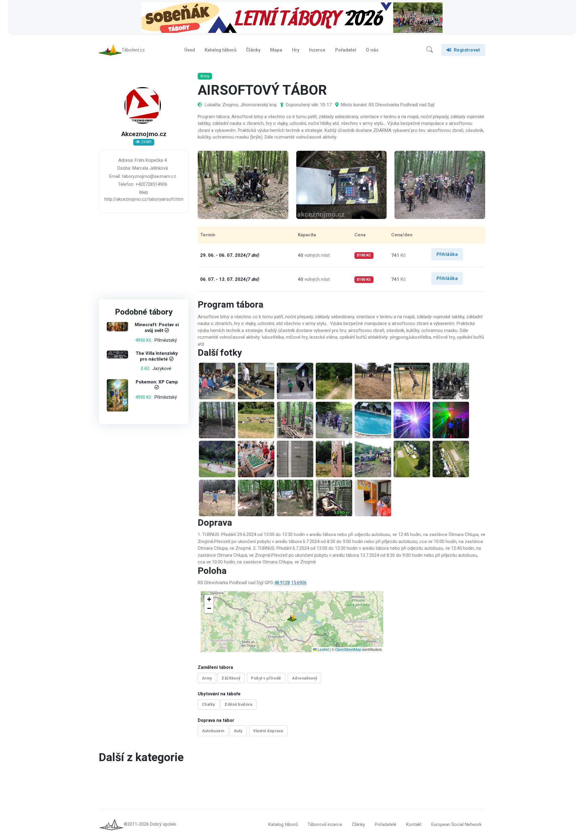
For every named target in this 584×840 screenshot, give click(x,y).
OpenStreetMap (348, 649)
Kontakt (414, 824)
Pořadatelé (385, 824)
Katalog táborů (220, 50)
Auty (238, 731)
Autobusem (213, 731)
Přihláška (447, 254)
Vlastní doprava (268, 731)
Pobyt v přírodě (266, 678)
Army (207, 678)
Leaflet (323, 649)
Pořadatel (345, 50)
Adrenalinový (304, 678)
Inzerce (317, 50)
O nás (372, 50)
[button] (429, 50)
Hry (295, 50)
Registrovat (467, 50)
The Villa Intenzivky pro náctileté (157, 356)
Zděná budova (238, 704)
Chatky (208, 704)
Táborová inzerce (325, 824)
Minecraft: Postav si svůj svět (157, 328)
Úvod (189, 50)
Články (253, 50)
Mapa (276, 50)
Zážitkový (230, 678)
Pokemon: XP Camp (157, 382)
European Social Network (456, 824)
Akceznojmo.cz (143, 134)
